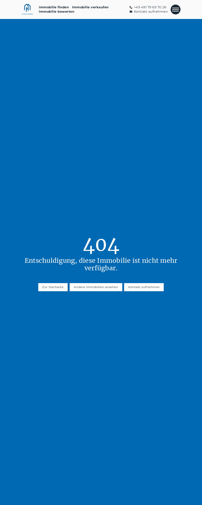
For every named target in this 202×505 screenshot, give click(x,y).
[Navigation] (175, 9)
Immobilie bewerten (56, 11)
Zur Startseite (53, 287)
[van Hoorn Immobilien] (27, 9)
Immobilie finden (54, 7)
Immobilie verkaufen (90, 7)
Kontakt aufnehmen (144, 287)
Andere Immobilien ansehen (96, 287)
